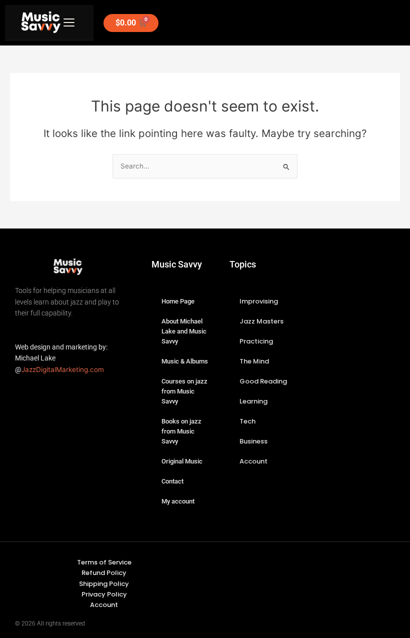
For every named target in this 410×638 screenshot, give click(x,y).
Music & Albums (185, 361)
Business (254, 441)
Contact (173, 481)
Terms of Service (104, 562)
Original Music (182, 461)
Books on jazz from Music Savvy (182, 431)
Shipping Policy (104, 583)
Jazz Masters (262, 321)
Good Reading (263, 381)
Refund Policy (104, 573)
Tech (248, 421)
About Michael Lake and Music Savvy (184, 331)
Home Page (178, 301)
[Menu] (69, 23)
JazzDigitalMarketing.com (63, 370)
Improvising (259, 301)
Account (254, 461)
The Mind (254, 361)
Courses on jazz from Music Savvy (185, 391)
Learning (254, 401)
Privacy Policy (104, 594)
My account (178, 501)
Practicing (256, 341)
